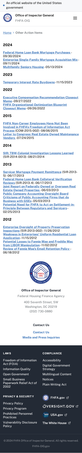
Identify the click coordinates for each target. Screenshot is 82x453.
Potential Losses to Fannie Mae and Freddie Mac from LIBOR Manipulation (38, 243)
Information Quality (17, 369)
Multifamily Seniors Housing (23, 67)
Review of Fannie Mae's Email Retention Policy (36, 249)
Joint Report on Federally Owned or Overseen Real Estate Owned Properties (39, 188)
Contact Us (41, 332)
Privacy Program (15, 408)
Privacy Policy (13, 403)
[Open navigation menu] (75, 18)
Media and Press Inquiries (41, 337)
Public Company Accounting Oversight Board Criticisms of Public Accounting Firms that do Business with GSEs (36, 197)
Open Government (16, 374)
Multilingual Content (57, 374)
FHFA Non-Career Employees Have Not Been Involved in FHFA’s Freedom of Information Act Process (36, 127)
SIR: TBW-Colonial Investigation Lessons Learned (38, 153)
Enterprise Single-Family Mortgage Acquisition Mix (40, 60)
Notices (48, 379)
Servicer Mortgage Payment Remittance (32, 172)
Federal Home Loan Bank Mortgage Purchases (37, 52)
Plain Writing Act (54, 384)
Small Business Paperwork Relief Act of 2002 (20, 383)
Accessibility (52, 360)
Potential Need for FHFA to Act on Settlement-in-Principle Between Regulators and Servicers (39, 206)
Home (7, 32)
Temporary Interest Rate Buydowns (29, 82)
